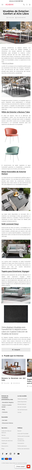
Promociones (5, 438)
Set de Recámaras (22, 409)
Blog (3, 448)
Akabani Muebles (14, 327)
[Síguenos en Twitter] (7, 454)
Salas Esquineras (22, 401)
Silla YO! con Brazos (7, 63)
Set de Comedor (22, 407)
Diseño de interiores (7, 440)
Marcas (3, 435)
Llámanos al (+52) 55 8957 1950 (16, 1)
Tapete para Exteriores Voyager (15, 271)
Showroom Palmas (7, 423)
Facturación (21, 443)
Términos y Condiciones (21, 439)
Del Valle (4, 420)
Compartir (17, 349)
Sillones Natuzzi (22, 404)
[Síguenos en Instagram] (10, 454)
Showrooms (5, 446)
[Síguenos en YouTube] (18, 454)
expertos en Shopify (22, 463)
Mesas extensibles (22, 399)
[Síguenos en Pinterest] (14, 454)
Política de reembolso (23, 448)
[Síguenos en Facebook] (3, 454)
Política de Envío (22, 446)
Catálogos (4, 443)
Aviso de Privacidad (23, 433)
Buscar (19, 431)
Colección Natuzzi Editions (6, 431)
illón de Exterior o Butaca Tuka (16, 112)
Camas (19, 412)
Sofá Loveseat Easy (10, 224)
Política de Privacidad (23, 436)
